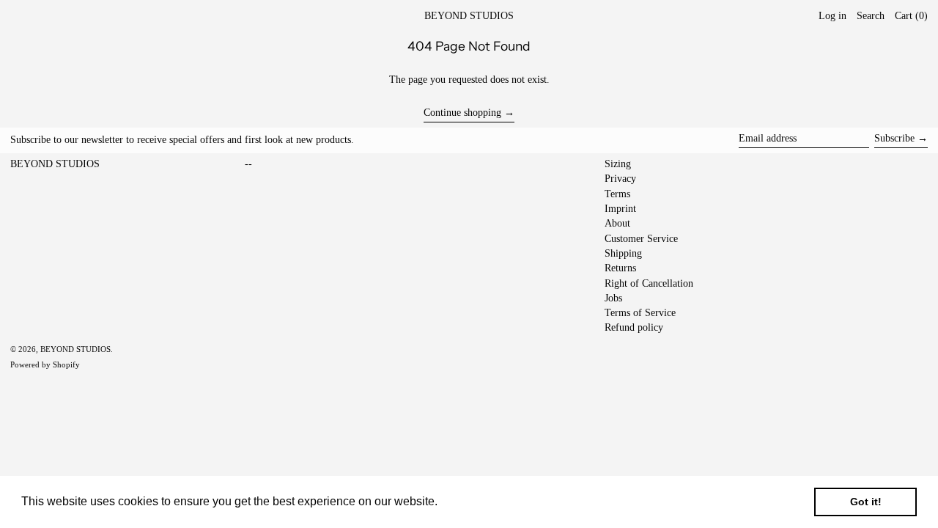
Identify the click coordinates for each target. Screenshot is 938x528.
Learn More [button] (472, 501)
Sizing (618, 163)
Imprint (620, 208)
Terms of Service (640, 312)
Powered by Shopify (45, 364)
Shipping (623, 253)
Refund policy (634, 327)
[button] (911, 16)
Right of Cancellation (649, 283)
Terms (617, 193)
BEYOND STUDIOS (469, 15)
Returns (620, 268)
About (617, 223)
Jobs (613, 298)
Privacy (620, 178)
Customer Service (641, 238)
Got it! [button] (866, 501)
